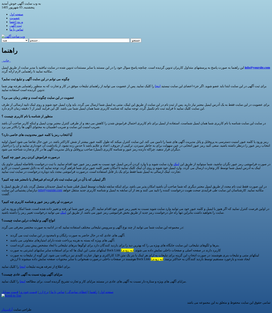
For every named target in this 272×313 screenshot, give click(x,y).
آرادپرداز (7, 309)
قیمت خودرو (28, 292)
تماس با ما (57, 292)
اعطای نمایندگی (77, 292)
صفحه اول (106, 292)
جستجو (136, 40)
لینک (176, 164)
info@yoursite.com (257, 67)
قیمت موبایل (10, 292)
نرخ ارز (43, 292)
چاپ (6, 60)
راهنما (93, 292)
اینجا (157, 86)
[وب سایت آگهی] (13, 36)
